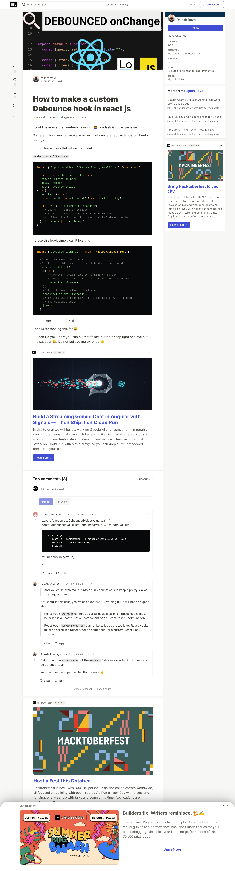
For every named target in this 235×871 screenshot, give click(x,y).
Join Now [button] (172, 849)
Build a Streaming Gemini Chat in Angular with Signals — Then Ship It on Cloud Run (87, 419)
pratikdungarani (51, 514)
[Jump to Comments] (15, 81)
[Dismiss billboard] (227, 805)
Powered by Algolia (115, 4)
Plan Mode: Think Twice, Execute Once (193, 132)
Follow (195, 27)
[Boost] (15, 105)
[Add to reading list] (15, 94)
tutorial (81, 117)
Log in (192, 4)
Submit (46, 501)
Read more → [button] (44, 457)
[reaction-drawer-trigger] (15, 69)
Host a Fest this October (61, 781)
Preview (63, 501)
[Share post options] (15, 117)
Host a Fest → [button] (178, 224)
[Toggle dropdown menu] (150, 352)
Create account (212, 4)
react (54, 117)
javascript (40, 117)
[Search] (23, 5)
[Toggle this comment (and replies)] (36, 520)
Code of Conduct (83, 688)
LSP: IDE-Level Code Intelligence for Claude (194, 118)
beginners (67, 117)
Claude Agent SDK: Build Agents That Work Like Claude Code (193, 103)
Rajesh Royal (49, 77)
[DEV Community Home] (14, 4)
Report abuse (104, 688)
